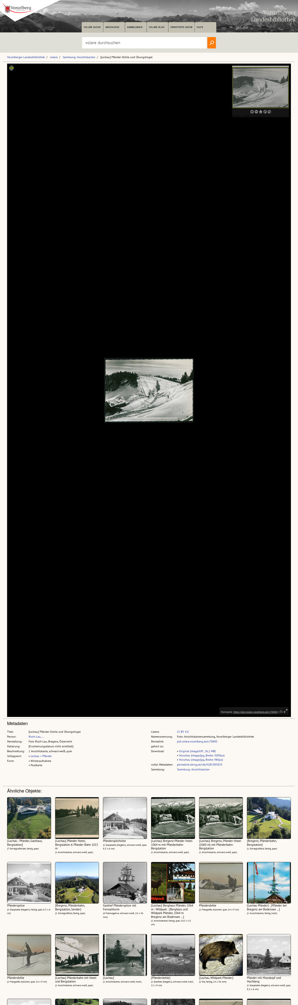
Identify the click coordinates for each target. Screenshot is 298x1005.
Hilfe (200, 27)
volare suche (92, 27)
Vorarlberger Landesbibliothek (26, 57)
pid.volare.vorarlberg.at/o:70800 (197, 741)
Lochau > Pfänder (41, 756)
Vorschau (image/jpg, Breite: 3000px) (202, 755)
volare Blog (157, 27)
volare (54, 57)
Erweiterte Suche (181, 27)
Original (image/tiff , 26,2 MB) (197, 751)
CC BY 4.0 (183, 732)
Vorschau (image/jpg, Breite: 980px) (201, 759)
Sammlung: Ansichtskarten (79, 57)
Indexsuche (112, 27)
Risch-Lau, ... (36, 736)
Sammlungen (134, 27)
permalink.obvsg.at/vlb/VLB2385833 (199, 764)
